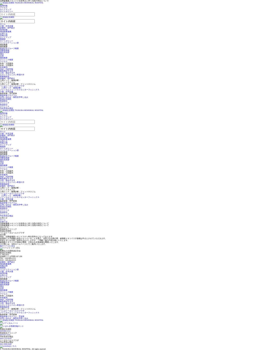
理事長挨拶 (4, 50)
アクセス (3, 8)
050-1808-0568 (5, 344)
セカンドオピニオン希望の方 (12, 75)
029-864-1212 (5, 331)
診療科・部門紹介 (7, 28)
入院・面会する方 (7, 73)
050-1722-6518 (5, 338)
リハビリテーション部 (9, 43)
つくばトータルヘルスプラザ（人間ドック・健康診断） (12, 87)
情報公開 (3, 35)
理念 (2, 54)
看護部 (3, 39)
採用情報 (3, 6)
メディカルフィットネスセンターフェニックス (19, 90)
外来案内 (3, 67)
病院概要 (3, 58)
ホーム (3, 24)
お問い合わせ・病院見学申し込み (14, 97)
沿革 (2, 56)
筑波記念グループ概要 (9, 48)
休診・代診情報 (6, 69)
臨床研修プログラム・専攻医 (12, 316)
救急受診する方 (6, 71)
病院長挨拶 (4, 52)
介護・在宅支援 (6, 26)
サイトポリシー (6, 11)
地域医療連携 (5, 32)
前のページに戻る (7, 246)
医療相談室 (4, 77)
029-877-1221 (5, 335)
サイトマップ (5, 9)
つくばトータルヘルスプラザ (12, 311)
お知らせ (3, 33)
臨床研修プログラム (8, 95)
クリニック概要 (6, 60)
